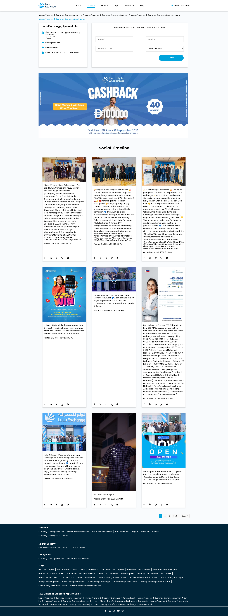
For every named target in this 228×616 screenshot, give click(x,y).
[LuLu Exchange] (47, 5)
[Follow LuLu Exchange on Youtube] (118, 611)
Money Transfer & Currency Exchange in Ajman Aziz (124, 601)
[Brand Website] (122, 611)
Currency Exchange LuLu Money (53, 535)
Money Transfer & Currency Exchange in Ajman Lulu (74, 604)
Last (184, 516)
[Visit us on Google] (110, 611)
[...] (114, 452)
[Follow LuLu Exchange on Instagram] (114, 611)
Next (175, 516)
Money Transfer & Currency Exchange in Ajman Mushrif (126, 604)
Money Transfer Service (78, 531)
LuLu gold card (122, 531)
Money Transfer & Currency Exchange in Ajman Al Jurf (110, 598)
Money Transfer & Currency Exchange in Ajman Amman (71, 601)
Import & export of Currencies (146, 531)
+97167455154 (51, 47)
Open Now (74, 52)
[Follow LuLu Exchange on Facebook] (105, 611)
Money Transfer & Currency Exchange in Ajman (60, 598)
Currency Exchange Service (51, 531)
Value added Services (102, 531)
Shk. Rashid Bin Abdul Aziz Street (53, 547)
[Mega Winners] (114, 172)
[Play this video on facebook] (64, 170)
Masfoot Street (78, 547)
